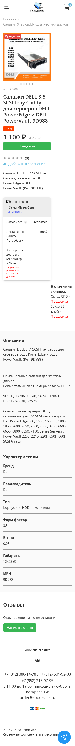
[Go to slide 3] (27, 84)
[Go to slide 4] (29, 84)
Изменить (15, 212)
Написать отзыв (20, 627)
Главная (9, 19)
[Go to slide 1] (21, 84)
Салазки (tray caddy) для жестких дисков (35, 24)
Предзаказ (26, 146)
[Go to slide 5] (32, 84)
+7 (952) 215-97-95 (37, 680)
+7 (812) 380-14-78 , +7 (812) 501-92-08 (37, 674)
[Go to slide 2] (24, 84)
